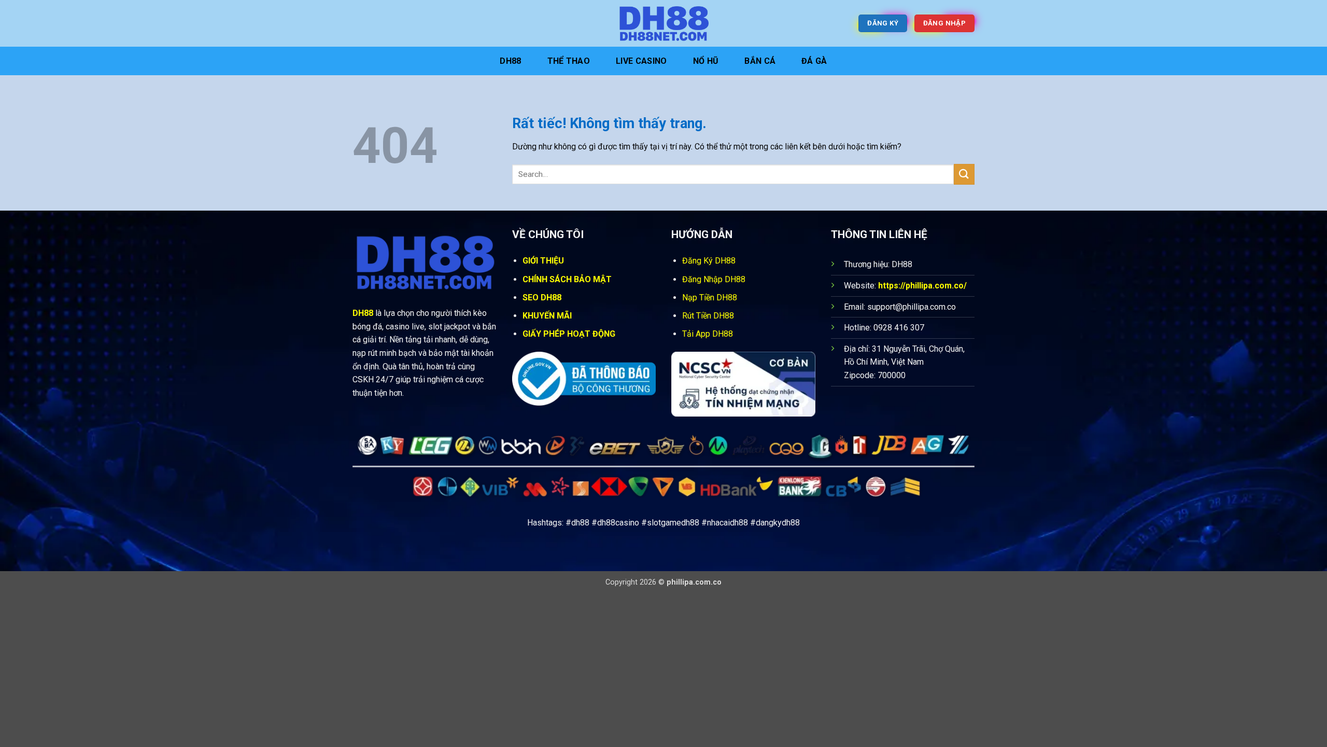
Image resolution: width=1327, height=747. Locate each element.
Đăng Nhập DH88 (713, 279)
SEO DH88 (542, 297)
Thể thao (568, 61)
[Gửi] (964, 174)
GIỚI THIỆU (543, 261)
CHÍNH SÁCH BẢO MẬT (567, 279)
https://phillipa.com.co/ (922, 285)
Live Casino (641, 61)
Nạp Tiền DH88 (709, 297)
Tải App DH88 (707, 334)
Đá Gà (814, 61)
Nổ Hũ (706, 61)
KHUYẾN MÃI (547, 316)
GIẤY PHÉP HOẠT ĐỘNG (569, 334)
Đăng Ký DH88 (709, 261)
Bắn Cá (759, 61)
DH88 (510, 61)
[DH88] (663, 23)
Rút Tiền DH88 (708, 316)
